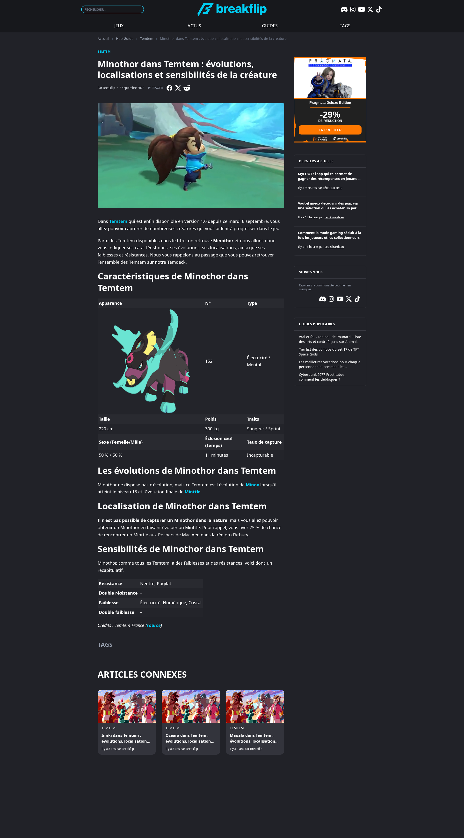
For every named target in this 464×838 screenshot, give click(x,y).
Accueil (103, 38)
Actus (194, 25)
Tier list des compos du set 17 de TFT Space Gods (329, 351)
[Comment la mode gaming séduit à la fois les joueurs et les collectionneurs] (330, 241)
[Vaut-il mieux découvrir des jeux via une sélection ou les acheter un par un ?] (330, 211)
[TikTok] (379, 9)
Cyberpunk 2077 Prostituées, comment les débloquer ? (322, 377)
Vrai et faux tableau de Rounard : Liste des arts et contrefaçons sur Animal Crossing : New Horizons (330, 339)
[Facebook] (169, 88)
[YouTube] (361, 9)
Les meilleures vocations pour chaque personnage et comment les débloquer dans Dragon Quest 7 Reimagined (329, 364)
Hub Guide (124, 38)
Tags (345, 25)
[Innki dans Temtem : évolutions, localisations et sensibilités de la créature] (127, 722)
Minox (252, 485)
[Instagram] (353, 9)
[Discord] (344, 9)
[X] (370, 9)
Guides (270, 25)
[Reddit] (187, 88)
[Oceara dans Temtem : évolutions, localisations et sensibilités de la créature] (191, 722)
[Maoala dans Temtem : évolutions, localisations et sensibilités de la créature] (255, 722)
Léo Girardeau (332, 188)
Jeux (119, 25)
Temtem (146, 38)
